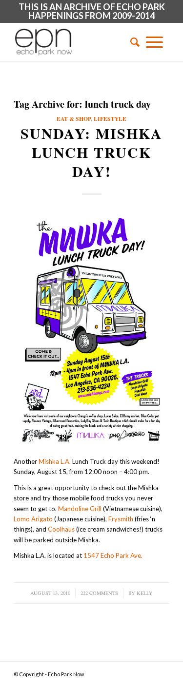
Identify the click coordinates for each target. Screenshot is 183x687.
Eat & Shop (74, 118)
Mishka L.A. (55, 461)
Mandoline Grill (80, 509)
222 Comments (99, 593)
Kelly (145, 593)
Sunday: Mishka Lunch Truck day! (91, 152)
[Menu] (154, 41)
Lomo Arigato (33, 519)
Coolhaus (61, 529)
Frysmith (120, 519)
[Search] (132, 41)
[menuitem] (132, 41)
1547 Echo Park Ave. (112, 555)
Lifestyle (110, 118)
